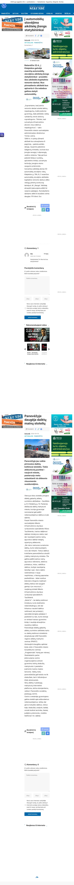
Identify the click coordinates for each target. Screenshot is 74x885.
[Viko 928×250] (37, 99)
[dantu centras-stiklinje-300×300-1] (61, 28)
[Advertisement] (42, 229)
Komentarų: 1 (28, 45)
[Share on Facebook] (35, 35)
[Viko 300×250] (61, 68)
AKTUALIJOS (28, 43)
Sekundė (27, 40)
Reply (46, 253)
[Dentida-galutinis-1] (61, 88)
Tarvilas (61, 2)
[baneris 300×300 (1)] (61, 49)
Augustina (49, 2)
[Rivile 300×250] (61, 107)
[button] (38, 35)
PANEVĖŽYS (38, 43)
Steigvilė (55, 2)
